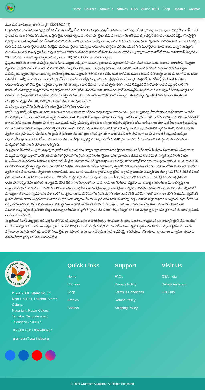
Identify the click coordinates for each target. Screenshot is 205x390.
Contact (73, 308)
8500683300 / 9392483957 (32, 330)
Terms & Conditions (129, 292)
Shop (71, 292)
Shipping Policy (126, 308)
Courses (73, 284)
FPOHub (168, 292)
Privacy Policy (125, 284)
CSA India (169, 276)
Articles (73, 300)
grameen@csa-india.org (31, 338)
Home (71, 276)
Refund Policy (125, 300)
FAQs (119, 276)
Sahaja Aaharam (174, 284)
